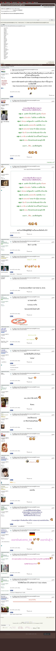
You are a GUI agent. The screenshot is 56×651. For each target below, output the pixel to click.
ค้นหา (36, 633)
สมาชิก (33, 633)
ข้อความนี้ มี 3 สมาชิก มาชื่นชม (15, 313)
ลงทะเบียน (18, 8)
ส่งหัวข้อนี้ (50, 63)
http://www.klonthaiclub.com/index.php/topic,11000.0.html (32, 86)
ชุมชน (47, 63)
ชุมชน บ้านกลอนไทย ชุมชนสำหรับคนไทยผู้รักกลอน (8, 22)
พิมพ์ (53, 63)
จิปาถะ (16, 22)
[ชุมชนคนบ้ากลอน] (1, 190)
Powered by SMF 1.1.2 (16, 623)
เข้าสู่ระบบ (13, 8)
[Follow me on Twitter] (3, 88)
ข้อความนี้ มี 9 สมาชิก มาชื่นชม (15, 91)
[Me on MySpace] (1, 88)
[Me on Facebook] (2, 88)
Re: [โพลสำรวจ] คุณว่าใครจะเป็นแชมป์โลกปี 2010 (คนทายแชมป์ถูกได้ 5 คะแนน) (26, 100)
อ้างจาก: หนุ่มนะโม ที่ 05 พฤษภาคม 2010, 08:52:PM (32, 169)
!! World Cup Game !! (21, 22)
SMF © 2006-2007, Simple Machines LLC (27, 623)
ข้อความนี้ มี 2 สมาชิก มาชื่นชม (15, 407)
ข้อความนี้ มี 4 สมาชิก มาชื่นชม (15, 290)
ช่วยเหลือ (29, 633)
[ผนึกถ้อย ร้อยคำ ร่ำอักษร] (1, 483)
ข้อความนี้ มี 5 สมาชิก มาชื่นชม (15, 250)
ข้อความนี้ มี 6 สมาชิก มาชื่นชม (15, 232)
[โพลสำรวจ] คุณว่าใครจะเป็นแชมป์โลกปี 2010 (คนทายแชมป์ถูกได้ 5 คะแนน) (38, 22)
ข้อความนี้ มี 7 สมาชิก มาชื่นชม (15, 155)
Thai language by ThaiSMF (38, 623)
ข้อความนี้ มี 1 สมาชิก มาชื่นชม (15, 500)
